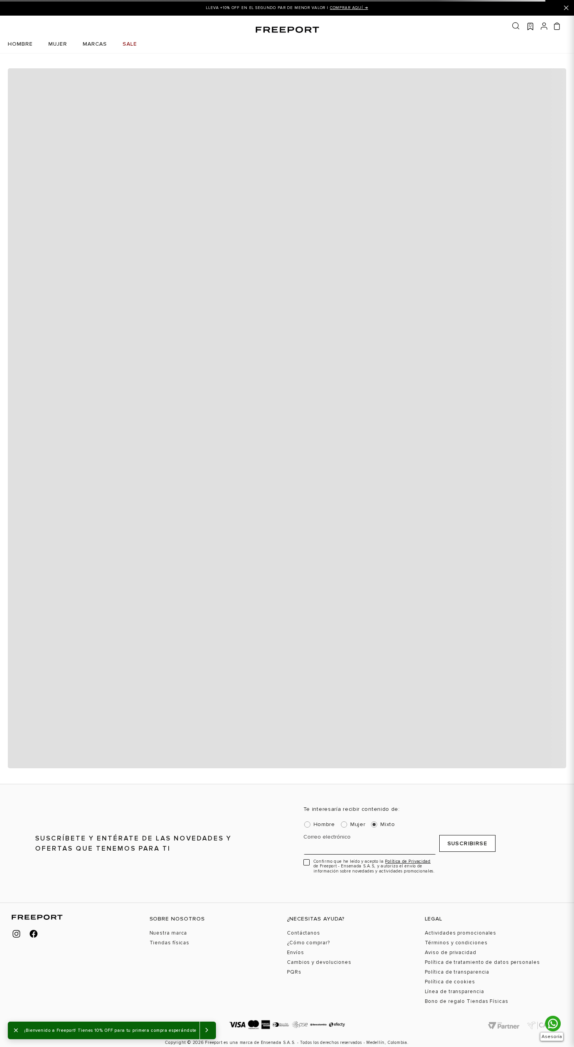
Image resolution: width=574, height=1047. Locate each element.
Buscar (516, 26)
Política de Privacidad (407, 861)
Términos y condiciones (456, 943)
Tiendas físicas (170, 943)
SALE (130, 44)
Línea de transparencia (454, 992)
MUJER (57, 44)
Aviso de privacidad (450, 953)
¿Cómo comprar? (308, 943)
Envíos (295, 953)
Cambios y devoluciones (319, 962)
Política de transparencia (457, 972)
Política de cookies (450, 982)
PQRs (294, 972)
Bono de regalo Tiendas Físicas (466, 1001)
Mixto (387, 824)
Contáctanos (303, 933)
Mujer (357, 824)
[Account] (544, 25)
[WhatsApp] (553, 1023)
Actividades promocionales (461, 933)
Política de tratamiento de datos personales (482, 962)
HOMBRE (20, 44)
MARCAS (95, 44)
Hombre (324, 824)
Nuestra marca (168, 933)
